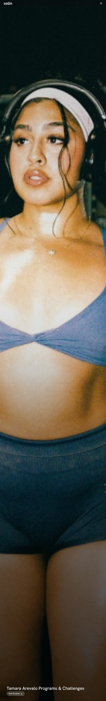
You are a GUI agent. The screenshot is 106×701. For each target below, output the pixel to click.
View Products (14, 693)
